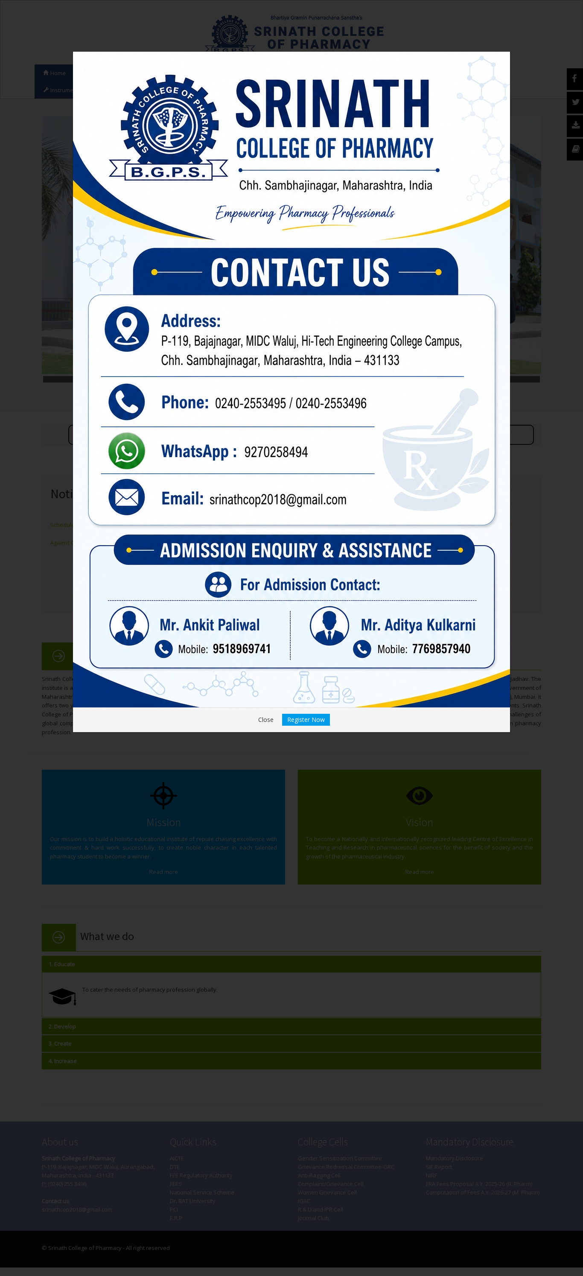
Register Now (306, 719)
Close (266, 719)
